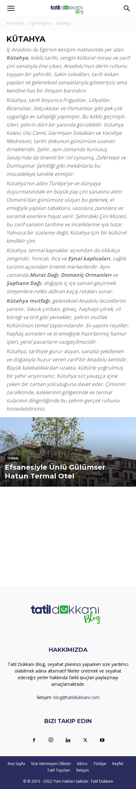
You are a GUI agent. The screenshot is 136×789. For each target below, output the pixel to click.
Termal (13, 458)
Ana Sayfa (15, 23)
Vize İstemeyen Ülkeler (51, 763)
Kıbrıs (82, 763)
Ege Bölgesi (40, 23)
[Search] (127, 8)
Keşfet (117, 763)
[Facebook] (34, 740)
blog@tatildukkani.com (76, 697)
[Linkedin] (68, 740)
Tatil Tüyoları (58, 770)
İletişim (82, 770)
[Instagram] (51, 740)
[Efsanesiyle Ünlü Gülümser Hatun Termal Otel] (68, 476)
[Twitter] (85, 740)
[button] (11, 8)
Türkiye (99, 763)
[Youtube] (102, 740)
